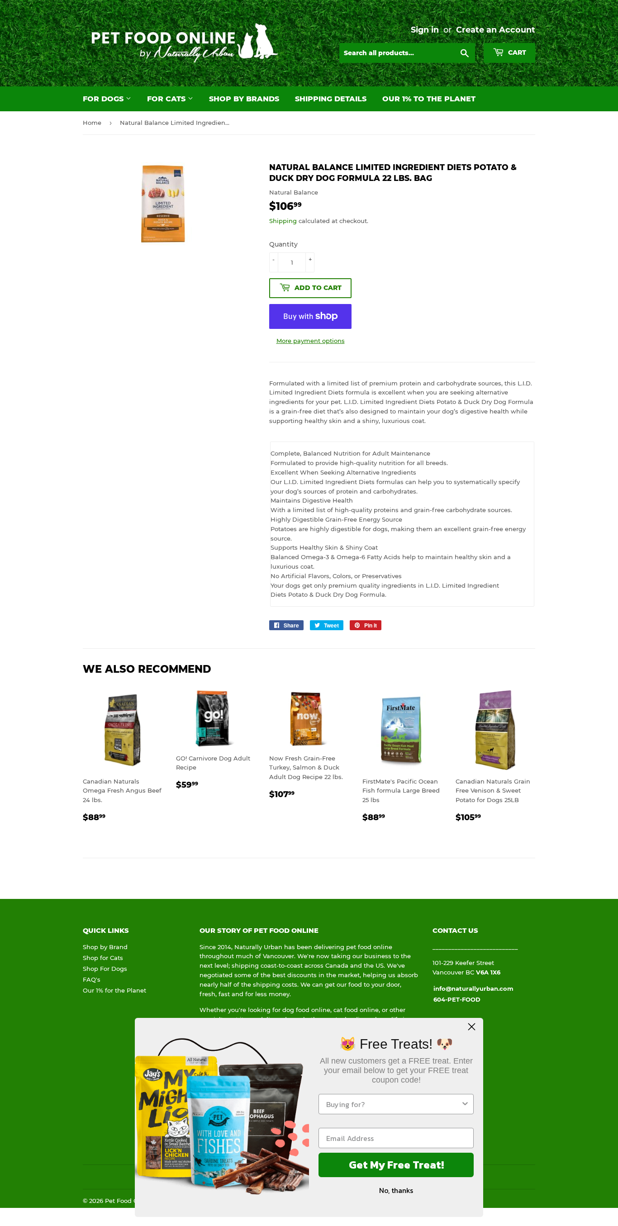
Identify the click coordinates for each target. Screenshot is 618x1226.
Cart (516, 52)
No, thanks (396, 1190)
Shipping (283, 220)
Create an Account (495, 29)
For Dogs (104, 99)
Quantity (283, 244)
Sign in (425, 29)
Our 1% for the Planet (114, 990)
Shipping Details (330, 99)
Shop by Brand (105, 946)
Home (92, 122)
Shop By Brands (244, 99)
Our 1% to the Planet (428, 99)
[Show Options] (465, 1104)
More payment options (310, 340)
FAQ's (91, 979)
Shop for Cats (103, 957)
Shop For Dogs (105, 968)
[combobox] (393, 1104)
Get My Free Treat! (396, 1165)
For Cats (167, 99)
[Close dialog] (472, 1027)
